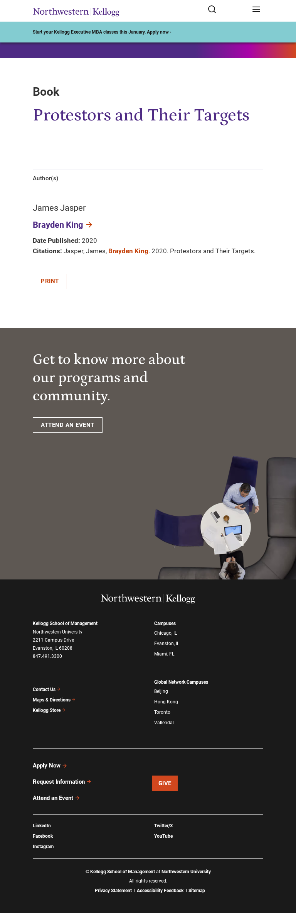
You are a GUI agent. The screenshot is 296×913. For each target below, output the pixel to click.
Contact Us (44, 689)
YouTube (163, 836)
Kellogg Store (47, 710)
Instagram (43, 846)
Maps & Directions (52, 700)
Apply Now (47, 765)
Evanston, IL (166, 643)
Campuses (165, 623)
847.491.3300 (47, 656)
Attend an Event (53, 797)
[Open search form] (227, 9)
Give (165, 783)
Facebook (43, 836)
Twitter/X (163, 825)
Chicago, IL (165, 633)
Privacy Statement (113, 890)
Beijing (161, 691)
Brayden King (58, 225)
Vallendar (164, 722)
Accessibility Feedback (160, 890)
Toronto (162, 712)
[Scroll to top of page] (282, 873)
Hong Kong (166, 702)
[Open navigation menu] (256, 9)
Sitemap (196, 890)
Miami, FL (164, 654)
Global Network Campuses (181, 682)
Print (50, 281)
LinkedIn (42, 825)
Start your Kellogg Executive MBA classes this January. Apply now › (102, 32)
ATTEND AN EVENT (67, 425)
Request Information (59, 781)
